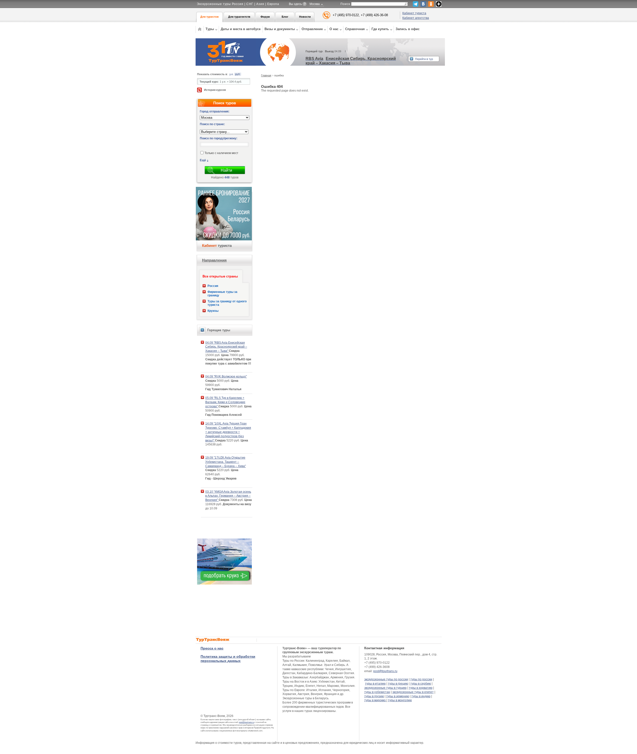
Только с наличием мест (221, 153)
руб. (237, 74)
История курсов (215, 89)
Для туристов (209, 16)
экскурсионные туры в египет (413, 692)
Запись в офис (408, 29)
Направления (214, 260)
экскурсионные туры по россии (386, 679)
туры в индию (420, 696)
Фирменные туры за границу (222, 293)
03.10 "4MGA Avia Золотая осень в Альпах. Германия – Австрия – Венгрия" (228, 496)
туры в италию (375, 683)
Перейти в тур (424, 58)
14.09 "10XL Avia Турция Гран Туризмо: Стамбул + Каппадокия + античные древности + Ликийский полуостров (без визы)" (228, 432)
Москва (315, 4)
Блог (285, 16)
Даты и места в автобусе (241, 29)
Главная (266, 75)
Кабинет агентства (415, 18)
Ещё (203, 160)
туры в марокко (375, 700)
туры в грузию (374, 696)
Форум (265, 16)
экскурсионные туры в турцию (385, 688)
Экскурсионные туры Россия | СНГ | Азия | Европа (238, 4)
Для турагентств (239, 16)
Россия (213, 286)
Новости (305, 16)
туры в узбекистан (377, 692)
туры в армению (397, 696)
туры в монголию (400, 700)
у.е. (231, 74)
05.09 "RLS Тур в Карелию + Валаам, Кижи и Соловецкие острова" (225, 402)
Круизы (213, 311)
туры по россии (421, 679)
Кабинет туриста (414, 13)
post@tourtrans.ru (246, 722)
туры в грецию (398, 683)
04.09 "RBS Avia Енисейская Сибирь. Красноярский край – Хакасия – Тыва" (226, 347)
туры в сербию (420, 683)
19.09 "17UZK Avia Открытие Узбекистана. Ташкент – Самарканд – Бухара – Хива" (225, 462)
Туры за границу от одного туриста (227, 303)
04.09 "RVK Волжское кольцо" (226, 376)
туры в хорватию (420, 688)
